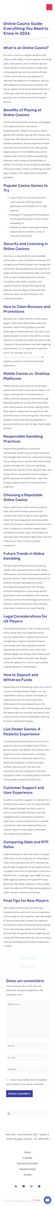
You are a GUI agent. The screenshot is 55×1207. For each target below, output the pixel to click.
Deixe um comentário (14, 38)
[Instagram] (31, 1186)
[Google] (16, 1186)
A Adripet (27, 1157)
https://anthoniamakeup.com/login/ (22, 357)
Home (28, 1152)
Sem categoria (35, 38)
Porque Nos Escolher (27, 1163)
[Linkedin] (39, 1186)
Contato (28, 1174)
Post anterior (28, 957)
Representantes (27, 1168)
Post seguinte (27, 966)
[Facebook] (23, 1186)
